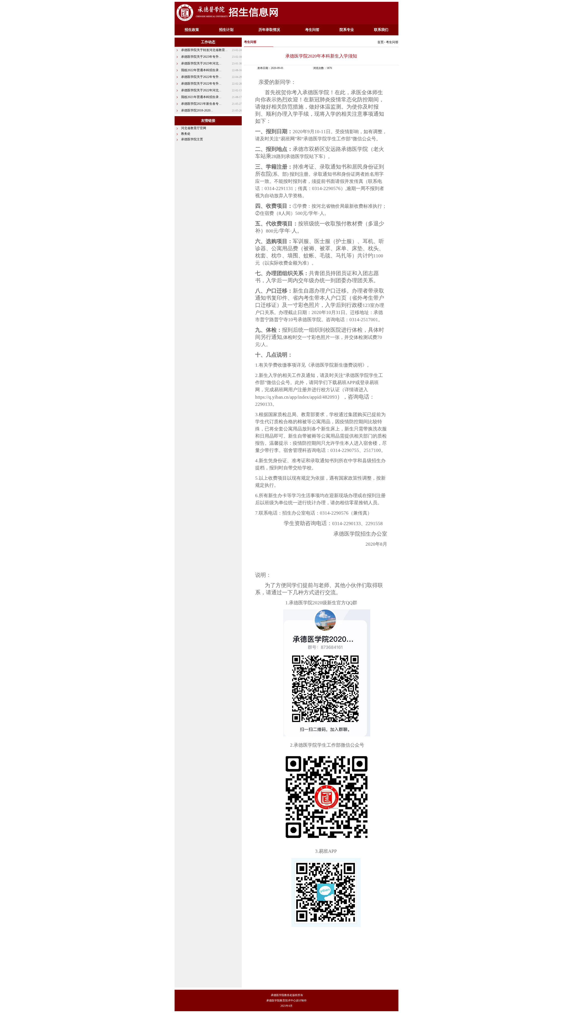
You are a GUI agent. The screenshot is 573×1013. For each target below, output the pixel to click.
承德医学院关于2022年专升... (201, 77)
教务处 (185, 133)
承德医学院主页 (192, 139)
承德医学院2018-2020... (197, 110)
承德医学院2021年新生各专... (201, 103)
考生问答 (312, 30)
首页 (380, 42)
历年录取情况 (269, 30)
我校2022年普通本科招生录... (201, 70)
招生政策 (192, 30)
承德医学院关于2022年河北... (201, 90)
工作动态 (208, 42)
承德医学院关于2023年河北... (201, 63)
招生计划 (226, 30)
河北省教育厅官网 (193, 128)
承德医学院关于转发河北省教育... (204, 50)
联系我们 (381, 30)
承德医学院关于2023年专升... (201, 56)
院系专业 (347, 30)
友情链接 (208, 120)
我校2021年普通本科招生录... (201, 97)
